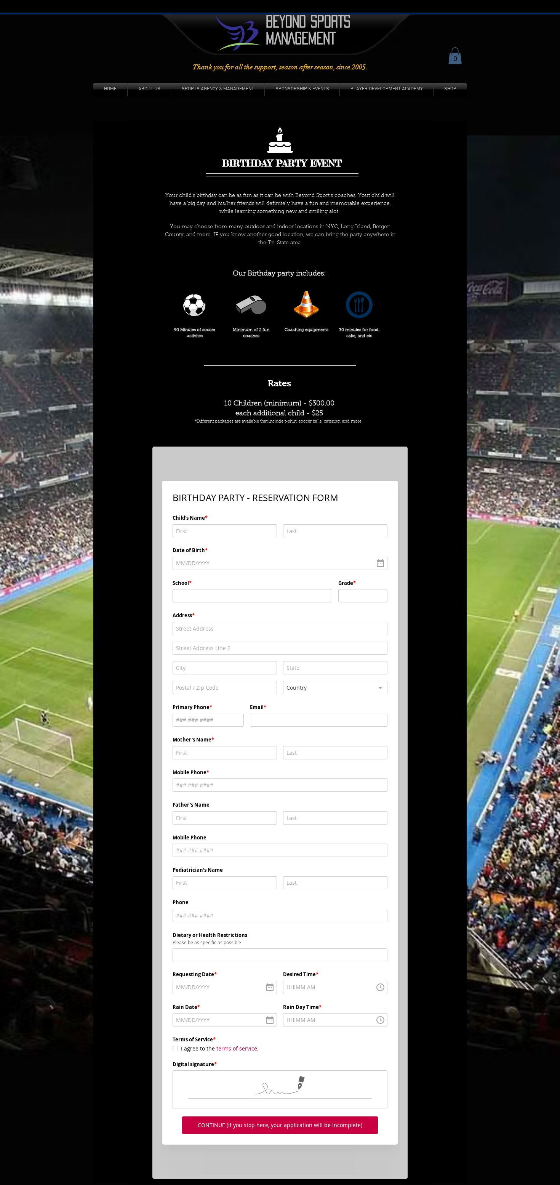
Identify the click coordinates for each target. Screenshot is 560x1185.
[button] (455, 55)
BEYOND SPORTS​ (308, 21)
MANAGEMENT (301, 38)
